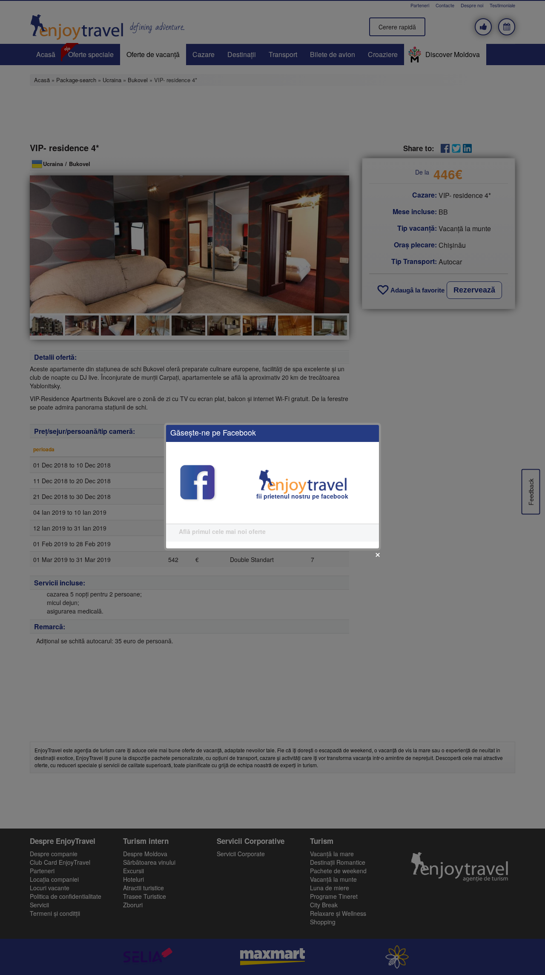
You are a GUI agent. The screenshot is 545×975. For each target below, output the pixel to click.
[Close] (377, 554)
